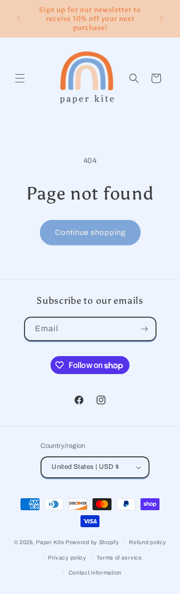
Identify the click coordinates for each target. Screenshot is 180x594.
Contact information (95, 573)
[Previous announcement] (19, 18)
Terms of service (119, 558)
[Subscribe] (145, 329)
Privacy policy (67, 558)
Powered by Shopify (93, 542)
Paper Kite (50, 542)
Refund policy (147, 542)
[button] (20, 78)
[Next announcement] (161, 18)
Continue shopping (90, 232)
